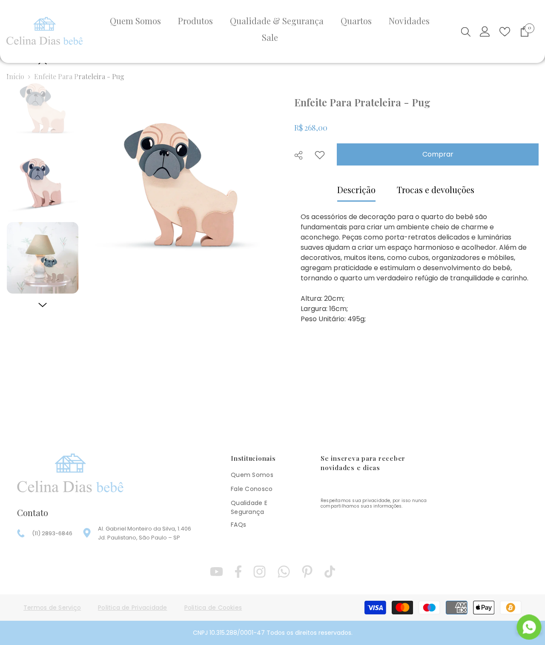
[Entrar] (485, 31)
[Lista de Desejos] (505, 31)
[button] (42, 305)
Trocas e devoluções (435, 189)
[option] (180, 184)
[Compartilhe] (301, 155)
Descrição (356, 189)
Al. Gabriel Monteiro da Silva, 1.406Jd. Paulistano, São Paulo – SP (144, 533)
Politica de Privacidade (132, 607)
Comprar (437, 154)
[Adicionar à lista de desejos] (319, 155)
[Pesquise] (465, 31)
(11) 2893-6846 (52, 533)
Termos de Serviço (52, 607)
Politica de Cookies (213, 607)
